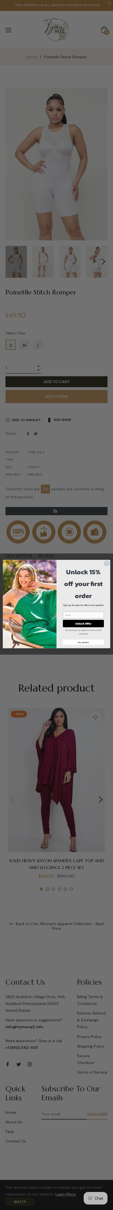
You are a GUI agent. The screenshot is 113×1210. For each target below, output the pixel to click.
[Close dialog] (106, 563)
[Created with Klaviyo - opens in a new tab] (56, 649)
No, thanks (83, 642)
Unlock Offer (83, 623)
